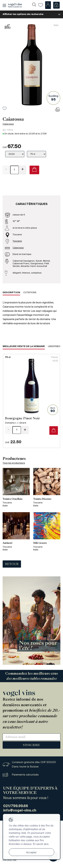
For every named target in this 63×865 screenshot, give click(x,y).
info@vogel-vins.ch (19, 810)
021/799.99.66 (15, 806)
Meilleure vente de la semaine (24, 346)
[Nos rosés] (31, 620)
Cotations (29, 292)
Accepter (31, 852)
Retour (12, 564)
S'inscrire (31, 745)
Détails (31, 401)
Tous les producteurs (14, 463)
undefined (54, 346)
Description (11, 292)
